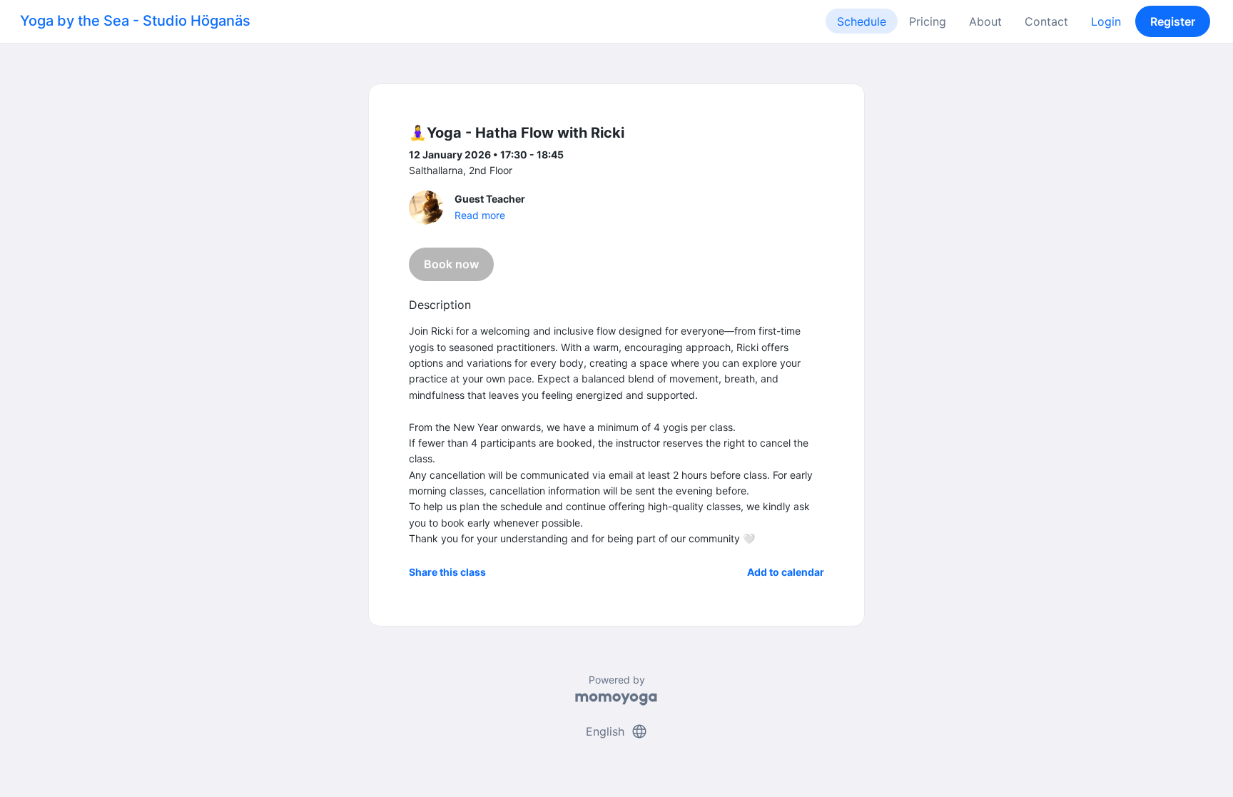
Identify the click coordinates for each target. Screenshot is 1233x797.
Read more (480, 215)
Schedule (861, 21)
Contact (1046, 21)
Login (1106, 21)
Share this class (447, 572)
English (617, 731)
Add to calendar (785, 572)
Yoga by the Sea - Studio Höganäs (135, 20)
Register (1172, 21)
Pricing (927, 21)
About (985, 21)
